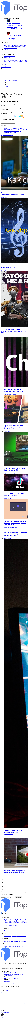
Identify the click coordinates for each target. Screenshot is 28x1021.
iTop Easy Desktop (19, 920)
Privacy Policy (7, 990)
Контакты (9, 930)
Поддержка (7, 941)
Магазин (6, 49)
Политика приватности (17, 946)
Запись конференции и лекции (12, 127)
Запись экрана (7, 126)
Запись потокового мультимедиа (12, 131)
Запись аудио (10, 129)
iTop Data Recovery (9, 974)
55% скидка (4, 89)
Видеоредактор (8, 57)
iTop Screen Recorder (9, 920)
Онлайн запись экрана (13, 921)
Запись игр (14, 126)
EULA (25, 946)
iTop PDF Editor (13, 922)
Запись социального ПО (20, 129)
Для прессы (16, 930)
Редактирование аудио (10, 132)
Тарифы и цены (12, 925)
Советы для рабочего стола (19, 936)
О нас (5, 930)
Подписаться (19, 897)
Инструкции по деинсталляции (18, 941)
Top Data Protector (18, 974)
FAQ (5, 64)
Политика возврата (6, 946)
